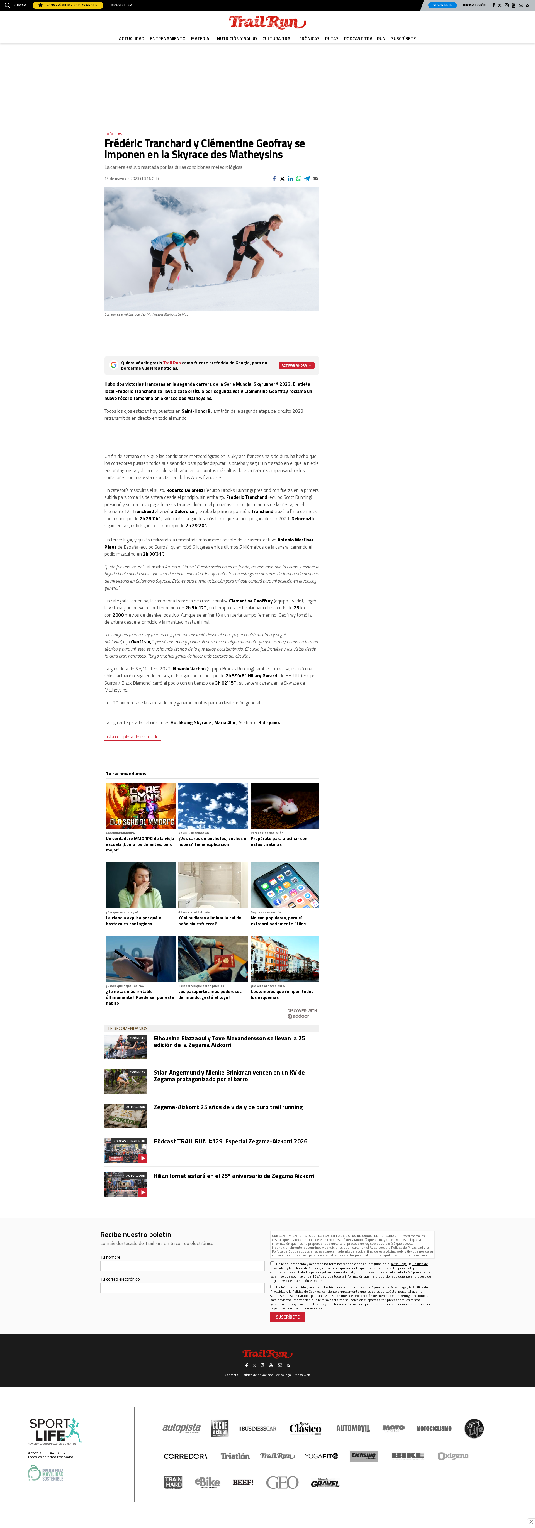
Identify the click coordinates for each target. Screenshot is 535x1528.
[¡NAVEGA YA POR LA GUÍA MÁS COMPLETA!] (267, 740)
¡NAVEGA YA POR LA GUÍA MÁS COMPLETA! (267, 818)
